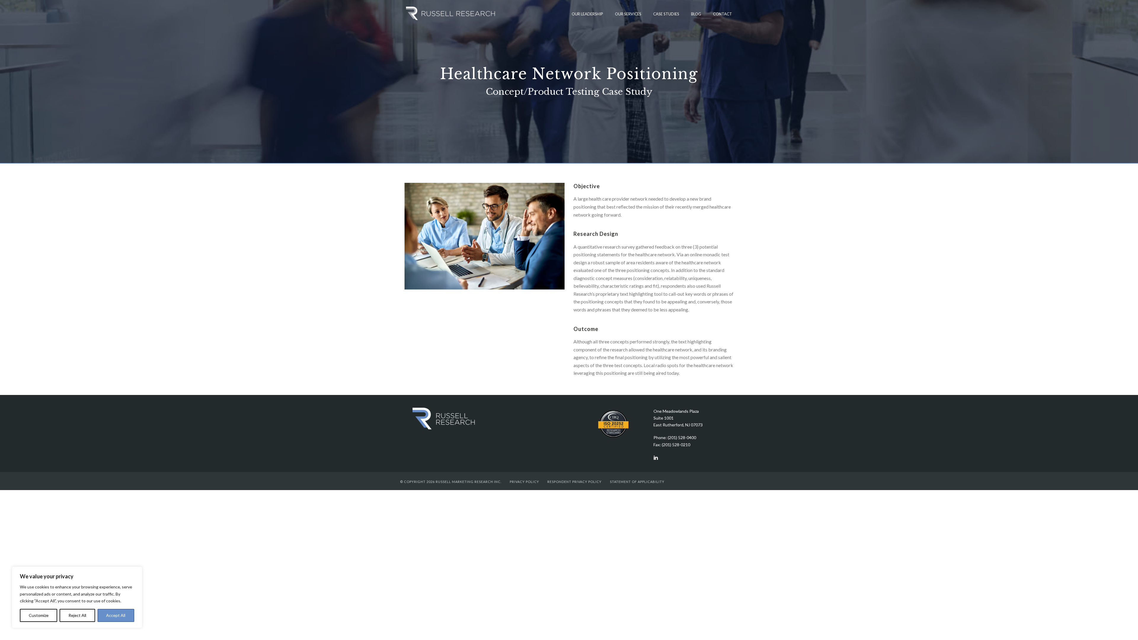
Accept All (115, 615)
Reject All (77, 615)
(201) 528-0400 (682, 437)
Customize (39, 615)
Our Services (628, 14)
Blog (696, 14)
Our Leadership (587, 14)
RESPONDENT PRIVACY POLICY (574, 482)
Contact (722, 14)
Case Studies (666, 14)
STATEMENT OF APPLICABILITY (637, 482)
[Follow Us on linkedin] (655, 458)
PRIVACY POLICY (524, 482)
